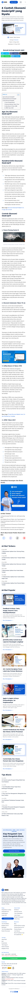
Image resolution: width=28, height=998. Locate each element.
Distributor (16, 909)
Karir (3, 941)
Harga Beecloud (5, 911)
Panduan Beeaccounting (19, 925)
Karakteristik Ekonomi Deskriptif (9, 98)
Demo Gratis (14, 2)
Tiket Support (5, 945)
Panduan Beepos (18, 929)
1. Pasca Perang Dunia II (9, 102)
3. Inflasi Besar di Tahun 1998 (10, 106)
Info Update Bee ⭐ (18, 934)
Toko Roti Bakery (5, 923)
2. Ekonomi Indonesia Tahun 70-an (11, 104)
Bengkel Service (5, 925)
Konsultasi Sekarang (14, 851)
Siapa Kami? (4, 939)
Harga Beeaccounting (6, 909)
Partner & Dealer (5, 946)
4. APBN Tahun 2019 (8, 108)
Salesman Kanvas (18, 911)
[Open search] (25, 2)
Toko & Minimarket (18, 913)
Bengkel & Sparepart (18, 917)
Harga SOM (4, 915)
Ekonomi (16, 40)
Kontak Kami (4, 943)
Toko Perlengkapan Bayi (7, 929)
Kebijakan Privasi (5, 948)
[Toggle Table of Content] (17, 95)
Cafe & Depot (17, 915)
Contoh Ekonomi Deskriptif (8, 100)
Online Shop (17, 919)
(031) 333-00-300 (13, 963)
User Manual (17, 931)
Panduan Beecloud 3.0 (19, 927)
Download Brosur (8, 918)
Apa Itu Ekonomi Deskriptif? (8, 97)
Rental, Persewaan (6, 931)
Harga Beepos (5, 913)
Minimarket (4, 927)
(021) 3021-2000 (5, 963)
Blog (15, 923)
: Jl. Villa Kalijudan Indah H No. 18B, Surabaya (13, 973)
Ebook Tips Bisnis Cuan (19, 932)
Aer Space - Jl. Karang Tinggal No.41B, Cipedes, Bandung (12, 975)
